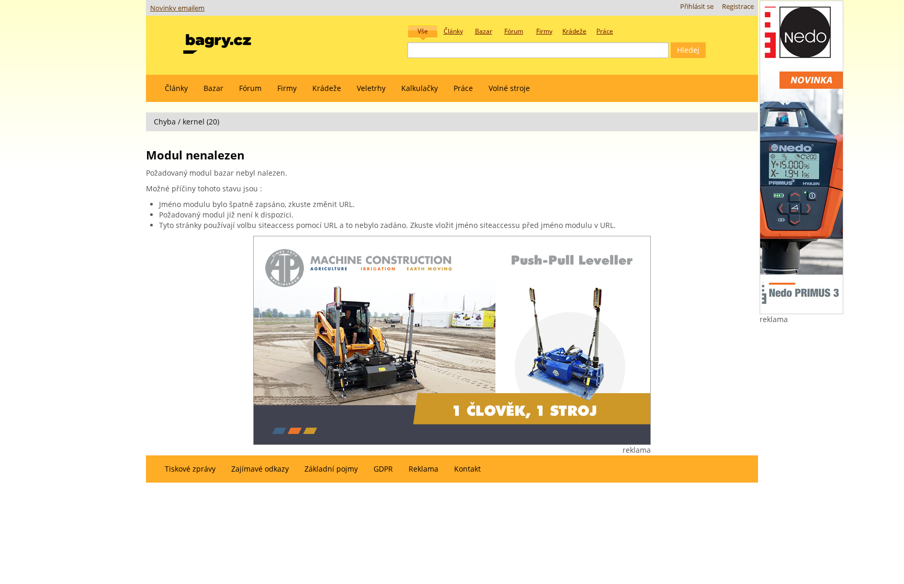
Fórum (250, 88)
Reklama (423, 469)
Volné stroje (509, 88)
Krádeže (326, 88)
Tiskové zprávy (190, 469)
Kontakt (467, 469)
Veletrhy (371, 88)
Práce (463, 88)
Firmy (287, 88)
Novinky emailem (177, 8)
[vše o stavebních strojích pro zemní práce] (217, 42)
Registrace (738, 6)
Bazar (213, 88)
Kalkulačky (419, 88)
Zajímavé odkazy (260, 469)
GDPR (383, 469)
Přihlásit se (697, 6)
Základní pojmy (331, 469)
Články (176, 88)
